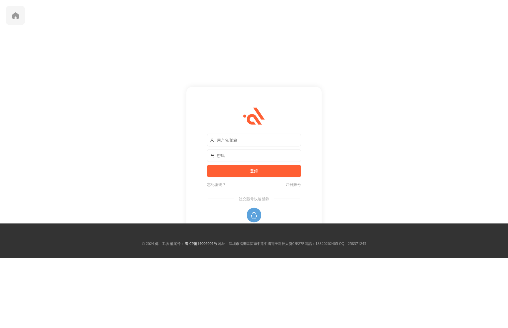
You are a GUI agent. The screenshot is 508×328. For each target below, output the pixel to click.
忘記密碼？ (216, 184)
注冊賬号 (292, 184)
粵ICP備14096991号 (201, 243)
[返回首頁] (15, 15)
